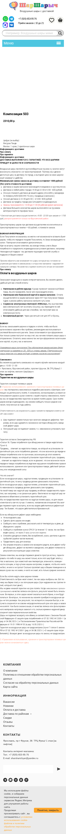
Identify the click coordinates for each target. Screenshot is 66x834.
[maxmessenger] (21, 780)
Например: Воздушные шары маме (29, 33)
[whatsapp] (10, 780)
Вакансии (9, 701)
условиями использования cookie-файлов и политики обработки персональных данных (18, 823)
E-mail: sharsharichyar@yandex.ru (20, 758)
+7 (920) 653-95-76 (27, 18)
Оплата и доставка (14, 709)
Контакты (8, 726)
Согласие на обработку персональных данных (30, 682)
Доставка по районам (16, 713)
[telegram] (5, 780)
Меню (9, 43)
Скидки (7, 717)
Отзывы (8, 722)
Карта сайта (10, 686)
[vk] (16, 780)
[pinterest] (26, 780)
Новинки (8, 706)
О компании (10, 670)
